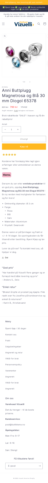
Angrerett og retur (14, 352)
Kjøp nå (24, 146)
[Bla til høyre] (30, 82)
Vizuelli (21, 478)
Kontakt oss (10, 334)
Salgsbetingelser (13, 346)
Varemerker (10, 371)
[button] (3, 24)
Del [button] (6, 257)
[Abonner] (40, 466)
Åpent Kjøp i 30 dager (15, 328)
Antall (4, 124)
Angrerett (9, 377)
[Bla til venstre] (18, 82)
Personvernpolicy (13, 364)
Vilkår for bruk (12, 358)
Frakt (16, 110)
